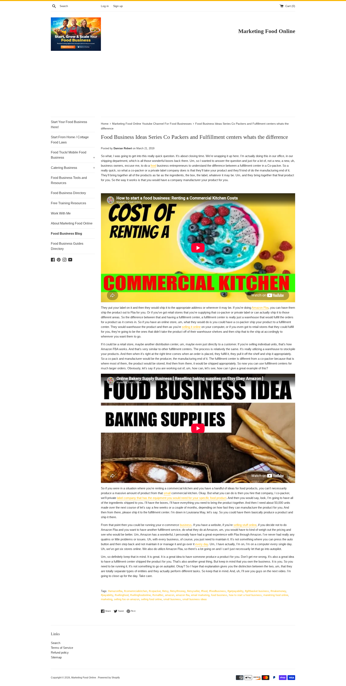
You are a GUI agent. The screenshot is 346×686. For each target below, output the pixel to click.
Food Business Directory (68, 193)
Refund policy (60, 652)
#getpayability (235, 591)
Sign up (118, 6)
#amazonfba (115, 591)
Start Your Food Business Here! (69, 124)
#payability (107, 595)
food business (219, 595)
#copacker (155, 591)
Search (55, 643)
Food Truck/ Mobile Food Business (73, 155)
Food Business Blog (66, 233)
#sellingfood (122, 595)
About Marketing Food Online (72, 223)
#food (204, 591)
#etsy (165, 591)
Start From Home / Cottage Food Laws (70, 139)
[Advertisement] (173, 87)
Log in (105, 6)
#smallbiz (157, 595)
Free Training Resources (68, 203)
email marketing (200, 595)
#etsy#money (177, 591)
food (153, 165)
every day (201, 544)
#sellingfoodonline (140, 595)
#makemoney (278, 591)
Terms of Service (62, 647)
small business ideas (194, 599)
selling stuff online (244, 525)
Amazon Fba (260, 307)
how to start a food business (245, 595)
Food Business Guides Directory (67, 246)
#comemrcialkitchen (135, 591)
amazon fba (182, 595)
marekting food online (275, 595)
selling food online (151, 599)
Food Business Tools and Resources (69, 180)
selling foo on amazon (126, 599)
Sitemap (56, 657)
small (167, 493)
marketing (106, 599)
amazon (169, 595)
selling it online (191, 326)
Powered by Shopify (109, 677)
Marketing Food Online (84, 677)
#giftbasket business (257, 591)
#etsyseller (193, 591)
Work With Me (61, 213)
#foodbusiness (217, 591)
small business (172, 599)
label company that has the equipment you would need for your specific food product (171, 498)
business (186, 525)
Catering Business (73, 167)
